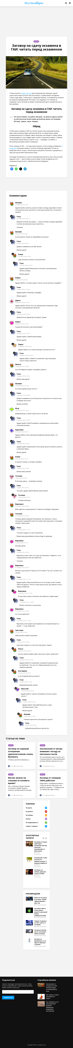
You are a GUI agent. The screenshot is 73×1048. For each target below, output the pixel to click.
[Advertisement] (36, 21)
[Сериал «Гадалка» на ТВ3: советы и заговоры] (29, 923)
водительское (26, 93)
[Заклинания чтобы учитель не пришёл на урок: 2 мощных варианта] (29, 859)
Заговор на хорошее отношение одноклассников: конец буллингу (20, 752)
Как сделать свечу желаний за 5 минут (52, 996)
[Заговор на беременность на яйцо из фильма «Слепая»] (29, 940)
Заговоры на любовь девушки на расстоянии (40, 871)
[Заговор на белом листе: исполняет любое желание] (29, 931)
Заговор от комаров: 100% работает (50, 779)
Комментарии (19, 766)
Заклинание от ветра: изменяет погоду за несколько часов (51, 751)
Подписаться (8, 997)
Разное (36, 41)
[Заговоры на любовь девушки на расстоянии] (29, 872)
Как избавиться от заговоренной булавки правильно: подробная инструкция (52, 1006)
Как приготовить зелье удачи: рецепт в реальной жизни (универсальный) (40, 912)
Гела (12, 766)
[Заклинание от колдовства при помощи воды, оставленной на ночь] (41, 985)
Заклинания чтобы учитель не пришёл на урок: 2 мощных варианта (40, 860)
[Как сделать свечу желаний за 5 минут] (41, 996)
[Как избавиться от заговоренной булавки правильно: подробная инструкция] (41, 1004)
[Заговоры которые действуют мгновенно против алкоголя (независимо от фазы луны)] (29, 843)
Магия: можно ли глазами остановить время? (19, 780)
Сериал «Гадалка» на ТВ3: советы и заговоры (40, 922)
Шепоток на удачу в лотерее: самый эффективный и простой (40, 900)
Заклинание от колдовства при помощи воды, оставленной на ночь (51, 987)
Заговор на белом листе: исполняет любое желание (40, 932)
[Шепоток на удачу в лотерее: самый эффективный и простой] (29, 898)
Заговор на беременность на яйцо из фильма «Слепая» (40, 941)
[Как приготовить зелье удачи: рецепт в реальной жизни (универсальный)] (29, 910)
